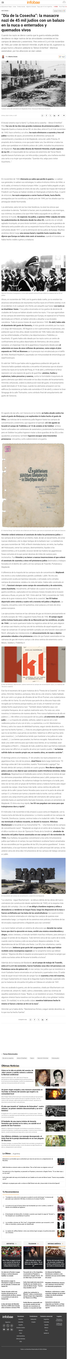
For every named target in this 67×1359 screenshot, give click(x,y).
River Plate (55, 6)
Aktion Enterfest (22, 1058)
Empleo (33, 1322)
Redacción (33, 1319)
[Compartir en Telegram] (58, 115)
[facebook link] (4, 1325)
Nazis (32, 1058)
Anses (3, 6)
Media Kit (46, 1333)
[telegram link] (7, 1329)
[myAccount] (64, 2)
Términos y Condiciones (59, 1320)
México (21, 1330)
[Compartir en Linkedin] (54, 115)
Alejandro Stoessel (20, 6)
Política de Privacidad (59, 1324)
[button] (2, 2)
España (21, 1325)
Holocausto (55, 1058)
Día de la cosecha (8, 1058)
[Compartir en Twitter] (50, 115)
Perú (20, 1333)
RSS (21, 1341)
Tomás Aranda (10, 6)
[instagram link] (11, 1325)
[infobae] (33, 2)
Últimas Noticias (20, 1338)
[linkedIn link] (11, 1329)
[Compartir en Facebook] (46, 115)
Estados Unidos (20, 1327)
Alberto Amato (12, 56)
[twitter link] (7, 1325)
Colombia (20, 1322)
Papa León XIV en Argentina (33, 6)
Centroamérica (21, 1336)
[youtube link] (4, 1329)
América (20, 1319)
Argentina (46, 1319)
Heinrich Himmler (43, 1058)
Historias (4, 11)
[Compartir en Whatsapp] (42, 115)
